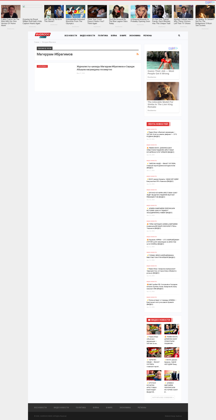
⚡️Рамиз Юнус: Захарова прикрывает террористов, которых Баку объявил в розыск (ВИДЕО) (161, 271)
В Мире (123, 36)
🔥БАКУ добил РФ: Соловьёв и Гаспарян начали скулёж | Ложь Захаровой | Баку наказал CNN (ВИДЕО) (162, 287)
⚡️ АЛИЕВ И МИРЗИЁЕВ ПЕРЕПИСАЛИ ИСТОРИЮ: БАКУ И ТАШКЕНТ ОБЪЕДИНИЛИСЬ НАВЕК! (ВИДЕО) (161, 210)
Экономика (134, 36)
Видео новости (87, 36)
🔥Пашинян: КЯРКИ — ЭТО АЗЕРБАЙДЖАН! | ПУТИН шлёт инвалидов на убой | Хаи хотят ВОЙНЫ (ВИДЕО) (163, 242)
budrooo (179, 416)
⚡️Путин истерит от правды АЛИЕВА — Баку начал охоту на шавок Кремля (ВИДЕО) (161, 302)
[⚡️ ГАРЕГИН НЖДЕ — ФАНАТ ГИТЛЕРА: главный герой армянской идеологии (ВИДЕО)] (154, 352)
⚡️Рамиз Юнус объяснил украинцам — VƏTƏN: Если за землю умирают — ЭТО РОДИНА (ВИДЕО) (162, 134)
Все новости (71, 36)
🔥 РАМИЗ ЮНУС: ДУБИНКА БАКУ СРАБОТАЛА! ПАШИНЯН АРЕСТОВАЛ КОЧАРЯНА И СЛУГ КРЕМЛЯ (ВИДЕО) (160, 150)
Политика (103, 36)
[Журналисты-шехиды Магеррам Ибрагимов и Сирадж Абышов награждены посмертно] (55, 77)
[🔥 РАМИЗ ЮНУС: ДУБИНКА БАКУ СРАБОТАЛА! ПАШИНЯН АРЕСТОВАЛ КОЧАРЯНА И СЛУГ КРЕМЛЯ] (171, 329)
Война (114, 36)
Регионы (147, 36)
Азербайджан (42, 66)
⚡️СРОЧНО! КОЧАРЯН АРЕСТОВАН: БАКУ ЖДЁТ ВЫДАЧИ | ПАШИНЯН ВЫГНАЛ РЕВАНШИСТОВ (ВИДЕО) (162, 195)
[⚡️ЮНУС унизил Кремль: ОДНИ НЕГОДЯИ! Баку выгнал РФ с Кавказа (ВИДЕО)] (171, 352)
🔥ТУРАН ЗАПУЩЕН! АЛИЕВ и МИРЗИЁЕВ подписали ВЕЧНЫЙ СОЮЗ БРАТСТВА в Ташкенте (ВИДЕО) (162, 226)
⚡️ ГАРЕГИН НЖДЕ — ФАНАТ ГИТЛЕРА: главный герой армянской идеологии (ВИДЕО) (161, 166)
